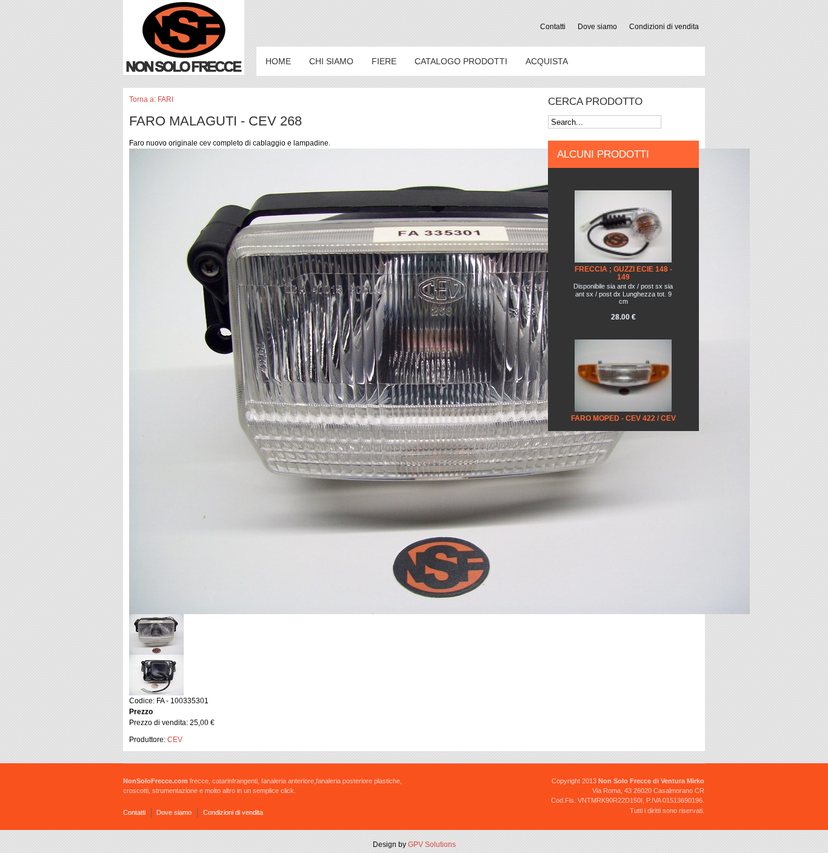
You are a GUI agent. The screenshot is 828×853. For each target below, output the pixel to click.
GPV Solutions (432, 844)
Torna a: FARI (151, 99)
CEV (174, 739)
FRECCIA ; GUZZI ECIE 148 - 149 (623, 273)
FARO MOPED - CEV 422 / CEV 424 (623, 422)
